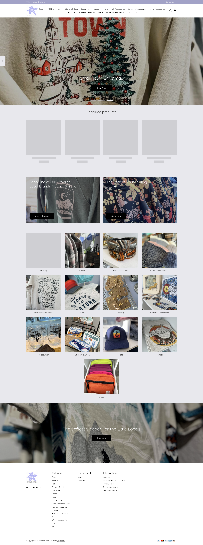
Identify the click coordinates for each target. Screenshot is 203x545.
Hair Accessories (118, 9)
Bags (101, 397)
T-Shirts (51, 9)
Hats (121, 354)
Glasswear (44, 354)
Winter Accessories (159, 270)
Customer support (110, 490)
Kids (82, 312)
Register (81, 477)
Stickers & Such (71, 9)
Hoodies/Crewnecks (86, 12)
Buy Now (101, 438)
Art (137, 12)
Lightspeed (61, 541)
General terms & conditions (114, 480)
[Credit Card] (158, 541)
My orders (82, 480)
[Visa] (166, 541)
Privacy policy (108, 484)
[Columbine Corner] (32, 11)
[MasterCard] (162, 541)
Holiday (130, 12)
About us (106, 477)
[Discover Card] (174, 541)
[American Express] (170, 541)
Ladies (82, 270)
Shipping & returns (110, 487)
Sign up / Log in (171, 2)
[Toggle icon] (170, 11)
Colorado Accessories (137, 9)
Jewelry (120, 312)
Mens (106, 9)
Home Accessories (59, 507)
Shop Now (101, 87)
